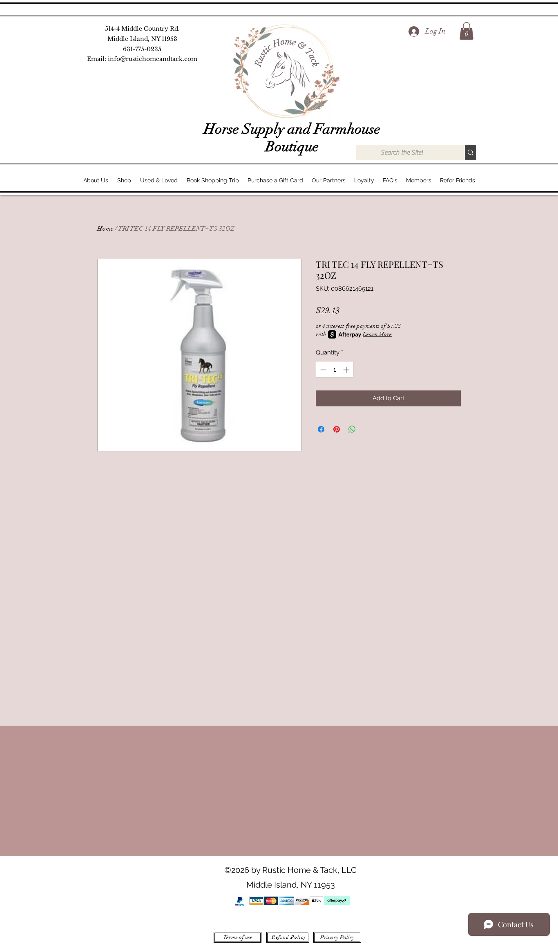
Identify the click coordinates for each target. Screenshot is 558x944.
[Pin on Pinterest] (336, 429)
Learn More (377, 334)
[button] (466, 31)
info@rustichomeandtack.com (152, 59)
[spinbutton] (334, 369)
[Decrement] (322, 369)
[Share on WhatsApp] (352, 429)
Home (105, 228)
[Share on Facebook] (321, 429)
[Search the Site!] (470, 152)
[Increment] (347, 369)
